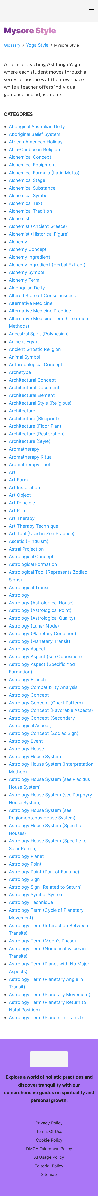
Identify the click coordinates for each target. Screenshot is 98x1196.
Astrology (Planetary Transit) (39, 641)
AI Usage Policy (49, 1157)
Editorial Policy (49, 1165)
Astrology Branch (27, 679)
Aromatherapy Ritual (31, 457)
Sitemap (49, 1174)
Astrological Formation (33, 564)
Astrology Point (25, 864)
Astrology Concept (29, 695)
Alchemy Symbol (26, 272)
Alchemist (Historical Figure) (39, 234)
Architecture (22, 410)
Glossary (12, 45)
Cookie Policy (49, 1140)
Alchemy (18, 241)
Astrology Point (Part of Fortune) (44, 871)
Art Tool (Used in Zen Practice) (42, 533)
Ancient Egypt (24, 341)
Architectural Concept (32, 380)
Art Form (18, 479)
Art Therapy (22, 518)
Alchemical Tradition (30, 211)
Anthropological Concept (35, 364)
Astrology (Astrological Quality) (42, 618)
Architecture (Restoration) (37, 433)
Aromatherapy (24, 449)
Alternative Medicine (30, 303)
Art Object (20, 495)
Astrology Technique (31, 902)
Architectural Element (32, 395)
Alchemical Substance (32, 188)
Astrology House (26, 748)
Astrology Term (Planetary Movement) (50, 994)
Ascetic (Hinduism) (29, 541)
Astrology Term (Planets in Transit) (46, 1017)
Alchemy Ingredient (29, 257)
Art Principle (22, 502)
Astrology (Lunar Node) (34, 626)
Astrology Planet (26, 856)
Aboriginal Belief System (34, 134)
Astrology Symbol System (36, 894)
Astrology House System (35, 756)
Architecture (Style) (30, 441)
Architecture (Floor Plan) (35, 426)
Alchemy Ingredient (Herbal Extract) (47, 264)
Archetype (20, 372)
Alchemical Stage (27, 180)
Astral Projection (26, 549)
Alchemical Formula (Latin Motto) (44, 172)
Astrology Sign (24, 879)
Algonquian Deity (27, 287)
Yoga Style (37, 45)
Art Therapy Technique (33, 526)
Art (12, 472)
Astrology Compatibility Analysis (43, 687)
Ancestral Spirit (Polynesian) (39, 333)
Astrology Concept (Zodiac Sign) (44, 733)
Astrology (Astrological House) (41, 602)
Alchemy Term (24, 280)
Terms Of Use (49, 1131)
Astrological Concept (31, 556)
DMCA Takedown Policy (49, 1148)
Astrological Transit (29, 587)
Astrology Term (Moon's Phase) (42, 940)
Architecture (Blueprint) (34, 418)
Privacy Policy (49, 1122)
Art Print (18, 510)
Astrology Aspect (27, 648)
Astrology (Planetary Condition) (42, 633)
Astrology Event (26, 741)
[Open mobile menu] (91, 11)
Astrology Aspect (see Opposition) (45, 656)
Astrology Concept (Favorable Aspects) (51, 710)
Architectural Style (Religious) (40, 403)
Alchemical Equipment (32, 164)
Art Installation (24, 487)
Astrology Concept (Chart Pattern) (46, 702)
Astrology (19, 595)
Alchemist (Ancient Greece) (38, 226)
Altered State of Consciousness (42, 295)
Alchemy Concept (28, 249)
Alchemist (19, 218)
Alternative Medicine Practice (40, 310)
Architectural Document (34, 387)
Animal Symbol (24, 357)
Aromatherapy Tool (29, 464)
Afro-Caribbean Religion (34, 149)
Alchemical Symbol (29, 195)
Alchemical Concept (30, 157)
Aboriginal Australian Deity (37, 126)
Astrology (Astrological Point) (40, 610)
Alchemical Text (25, 203)
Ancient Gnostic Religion (35, 349)
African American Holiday (36, 141)
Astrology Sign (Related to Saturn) (45, 887)
